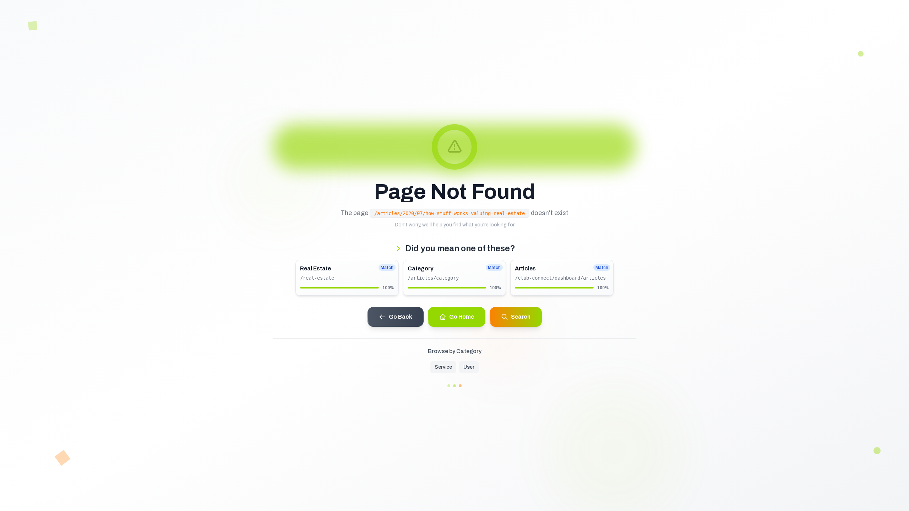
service (443, 367)
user (468, 367)
